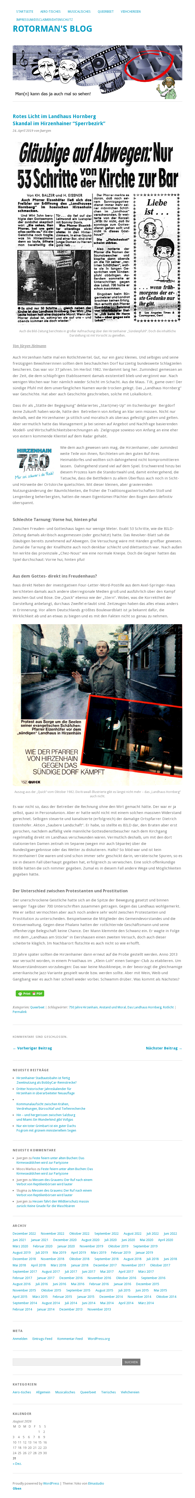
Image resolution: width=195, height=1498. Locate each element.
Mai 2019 (59, 1252)
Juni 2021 (19, 1240)
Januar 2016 (122, 1284)
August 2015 (104, 1290)
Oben (17, 1488)
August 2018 (132, 1259)
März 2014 (146, 1303)
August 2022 (132, 1233)
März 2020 (20, 1246)
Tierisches (108, 1392)
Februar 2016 (99, 1284)
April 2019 (78, 1252)
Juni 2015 (142, 1290)
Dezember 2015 (147, 1284)
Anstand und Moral (112, 1007)
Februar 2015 (62, 1297)
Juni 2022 (170, 1233)
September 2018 (106, 1259)
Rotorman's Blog (52, 29)
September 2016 (153, 1278)
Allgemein (43, 1392)
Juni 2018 (170, 1259)
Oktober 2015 (51, 1290)
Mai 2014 (106, 1303)
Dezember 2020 (64, 1240)
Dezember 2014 (111, 1297)
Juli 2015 (124, 1290)
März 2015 (40, 1297)
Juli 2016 (42, 1284)
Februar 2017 (22, 1278)
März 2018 (58, 1265)
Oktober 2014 (166, 1297)
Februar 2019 (121, 1252)
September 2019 (145, 1246)
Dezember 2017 (105, 1265)
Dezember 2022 (24, 1233)
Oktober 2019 (118, 1246)
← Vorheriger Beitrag (32, 1048)
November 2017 (133, 1265)
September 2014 (25, 1303)
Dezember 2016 (71, 1278)
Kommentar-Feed (70, 1339)
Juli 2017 (71, 1271)
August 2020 (90, 1240)
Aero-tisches (50, 11)
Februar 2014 (22, 1309)
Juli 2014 (71, 1303)
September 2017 (25, 1271)
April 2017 (126, 1271)
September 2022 (106, 1233)
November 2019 (91, 1246)
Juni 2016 (59, 1284)
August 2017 (51, 1271)
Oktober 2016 (126, 1278)
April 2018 (38, 1265)
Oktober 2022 (79, 1233)
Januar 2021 (39, 1240)
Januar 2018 (79, 1265)
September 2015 (78, 1290)
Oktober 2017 (160, 1265)
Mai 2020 (146, 1240)
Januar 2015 (85, 1297)
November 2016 (99, 1278)
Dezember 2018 (24, 1259)
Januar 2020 (66, 1246)
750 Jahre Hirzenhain (83, 1007)
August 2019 (21, 1252)
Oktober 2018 (79, 1259)
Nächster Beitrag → (164, 1048)
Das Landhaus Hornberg (144, 1007)
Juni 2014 (88, 1303)
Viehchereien (131, 11)
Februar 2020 (42, 1246)
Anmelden (20, 1339)
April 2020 (165, 1240)
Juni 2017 (88, 1271)
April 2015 (20, 1297)
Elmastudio (96, 1483)
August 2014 (51, 1303)
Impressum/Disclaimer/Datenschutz (44, 20)
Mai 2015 (160, 1290)
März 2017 (146, 1271)
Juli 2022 (153, 1233)
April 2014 (126, 1303)
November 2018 (52, 1259)
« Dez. (17, 1464)
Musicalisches (79, 11)
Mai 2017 (106, 1271)
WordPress (51, 1483)
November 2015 (24, 1290)
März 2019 (98, 1252)
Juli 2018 (153, 1259)
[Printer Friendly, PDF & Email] (30, 995)
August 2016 (21, 1284)
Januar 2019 (144, 1252)
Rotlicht (168, 1007)
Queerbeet (106, 11)
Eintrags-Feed (42, 1339)
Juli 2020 (110, 1240)
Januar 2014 (45, 1309)
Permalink (20, 1012)
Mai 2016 (77, 1284)
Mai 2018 (19, 1265)
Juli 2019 (42, 1252)
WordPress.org (99, 1339)
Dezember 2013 (71, 1309)
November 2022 (52, 1233)
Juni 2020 (128, 1240)
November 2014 (139, 1297)
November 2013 (99, 1309)
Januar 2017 (45, 1278)
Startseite (24, 11)
